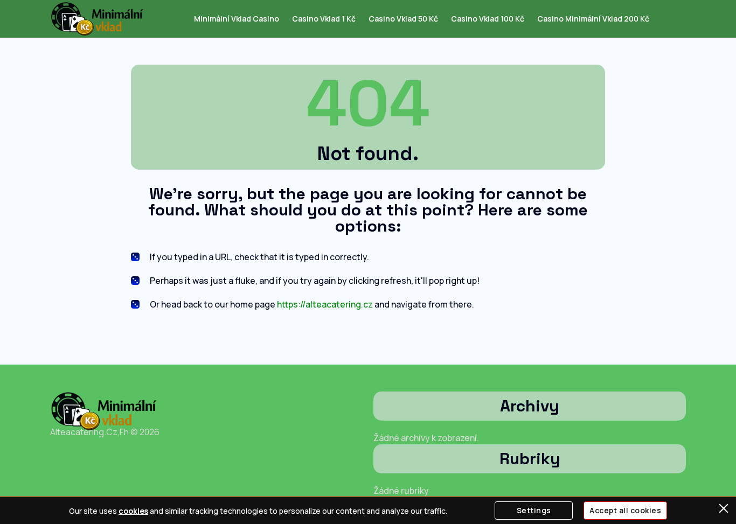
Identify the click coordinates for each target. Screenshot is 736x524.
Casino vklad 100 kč (487, 18)
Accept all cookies (625, 510)
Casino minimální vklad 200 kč (593, 18)
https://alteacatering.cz (325, 304)
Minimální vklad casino (236, 18)
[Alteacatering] (97, 19)
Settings (534, 510)
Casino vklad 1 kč (324, 18)
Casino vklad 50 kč (403, 18)
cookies (133, 511)
